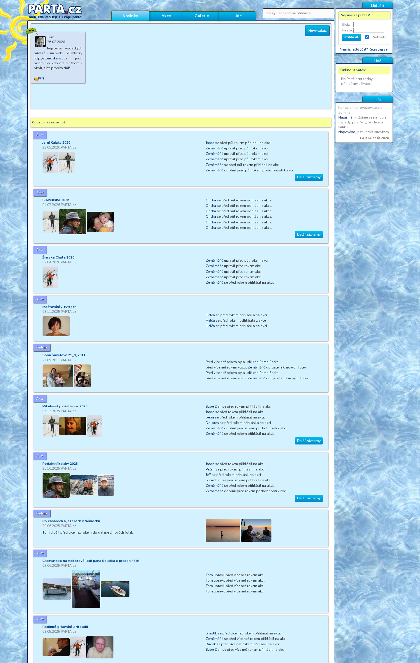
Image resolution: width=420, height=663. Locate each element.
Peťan (210, 469)
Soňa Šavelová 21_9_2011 (63, 355)
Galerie (202, 16)
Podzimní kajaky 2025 (60, 463)
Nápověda (346, 132)
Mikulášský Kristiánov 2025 (64, 406)
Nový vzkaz (317, 30)
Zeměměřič (214, 148)
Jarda (210, 143)
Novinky (130, 16)
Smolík (211, 633)
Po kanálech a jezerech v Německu (71, 521)
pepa (210, 417)
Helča (210, 315)
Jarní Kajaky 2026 (56, 142)
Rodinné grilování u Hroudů (65, 626)
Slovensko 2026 (55, 200)
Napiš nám (347, 117)
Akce (166, 16)
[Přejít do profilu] (40, 44)
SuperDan (213, 406)
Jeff (208, 474)
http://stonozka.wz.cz (50, 58)
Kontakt (344, 107)
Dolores (212, 422)
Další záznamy (309, 177)
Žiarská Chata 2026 (58, 257)
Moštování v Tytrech (59, 307)
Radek (211, 644)
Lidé (237, 16)
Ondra (211, 200)
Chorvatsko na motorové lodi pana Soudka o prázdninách (90, 560)
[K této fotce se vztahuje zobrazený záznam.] (58, 375)
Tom (46, 532)
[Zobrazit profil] (50, 162)
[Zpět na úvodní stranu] (67, 11)
